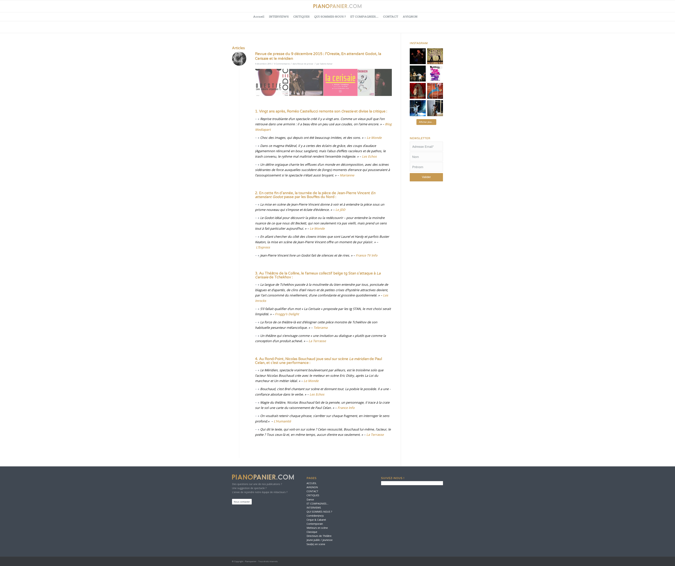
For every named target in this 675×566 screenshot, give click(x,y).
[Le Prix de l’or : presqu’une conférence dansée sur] (435, 56)
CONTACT (390, 16)
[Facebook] (630, 8)
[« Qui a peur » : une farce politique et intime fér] (418, 74)
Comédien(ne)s (315, 515)
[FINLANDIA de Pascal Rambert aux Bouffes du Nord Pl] (435, 108)
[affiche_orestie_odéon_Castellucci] (272, 82)
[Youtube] (648, 8)
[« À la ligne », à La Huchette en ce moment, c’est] (435, 91)
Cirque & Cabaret (316, 519)
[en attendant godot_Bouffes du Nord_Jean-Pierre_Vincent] (306, 82)
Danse (310, 499)
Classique (312, 531)
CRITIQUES (301, 16)
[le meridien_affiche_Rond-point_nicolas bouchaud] (375, 82)
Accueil (258, 16)
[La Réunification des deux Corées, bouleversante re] (435, 74)
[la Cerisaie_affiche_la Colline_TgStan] (340, 82)
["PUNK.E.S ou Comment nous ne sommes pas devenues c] (418, 108)
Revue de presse (305, 63)
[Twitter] (639, 8)
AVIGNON (410, 16)
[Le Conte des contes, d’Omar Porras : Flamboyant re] (418, 91)
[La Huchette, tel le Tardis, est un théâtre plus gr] (418, 56)
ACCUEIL (312, 483)
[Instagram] (657, 8)
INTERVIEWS (279, 16)
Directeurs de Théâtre (319, 536)
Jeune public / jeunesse (320, 540)
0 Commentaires (282, 63)
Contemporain (315, 523)
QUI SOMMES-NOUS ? (330, 16)
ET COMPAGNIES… (364, 16)
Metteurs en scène (317, 527)
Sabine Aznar (326, 63)
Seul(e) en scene (316, 544)
